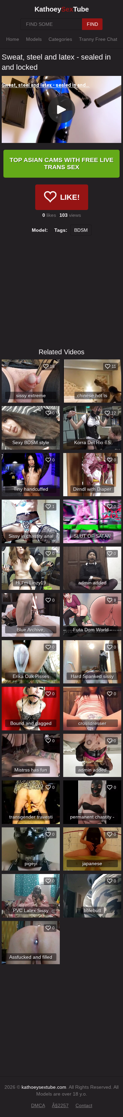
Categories (60, 39)
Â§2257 (60, 1105)
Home (12, 39)
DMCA (38, 1105)
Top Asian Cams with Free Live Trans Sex (61, 164)
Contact (84, 1105)
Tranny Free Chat (98, 39)
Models (34, 39)
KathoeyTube (62, 9)
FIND (92, 24)
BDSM (81, 230)
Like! (70, 197)
